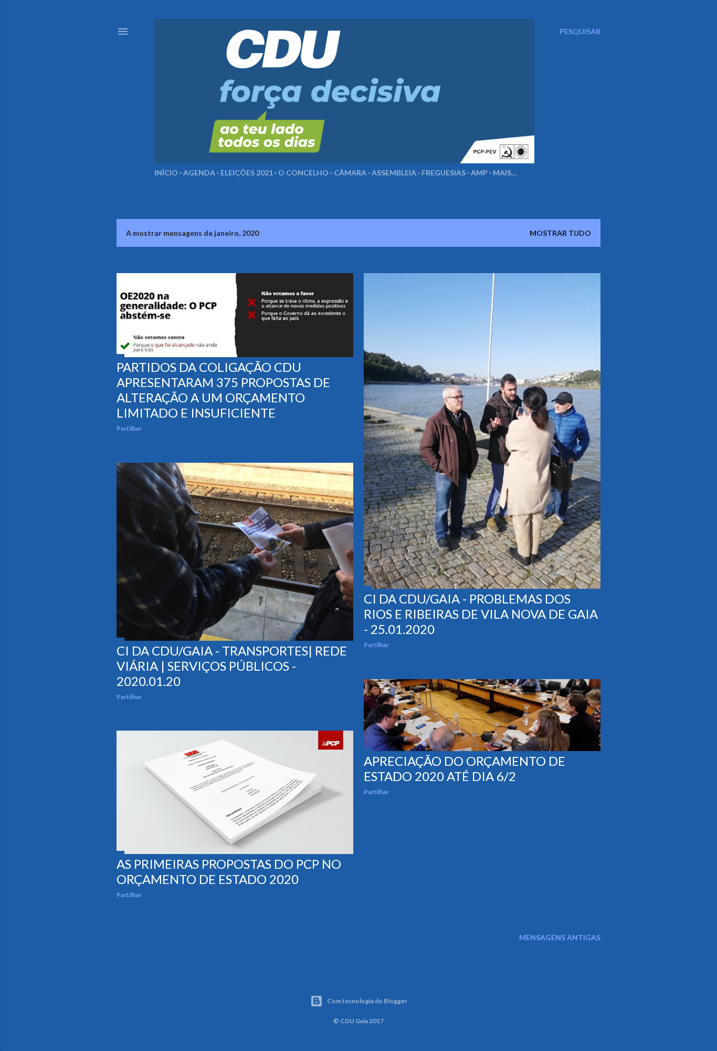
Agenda (199, 172)
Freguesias (443, 172)
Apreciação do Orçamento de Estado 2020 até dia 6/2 (464, 768)
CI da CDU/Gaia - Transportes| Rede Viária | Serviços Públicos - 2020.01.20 (232, 666)
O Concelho (303, 172)
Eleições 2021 (246, 172)
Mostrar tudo (560, 232)
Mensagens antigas (559, 937)
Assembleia (394, 172)
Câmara (350, 172)
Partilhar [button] (129, 428)
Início (166, 172)
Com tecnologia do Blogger (367, 1001)
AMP (479, 172)
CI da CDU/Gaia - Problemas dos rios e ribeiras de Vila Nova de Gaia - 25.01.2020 (481, 614)
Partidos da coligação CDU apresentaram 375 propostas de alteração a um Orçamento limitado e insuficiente (223, 389)
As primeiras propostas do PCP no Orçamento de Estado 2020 (229, 871)
